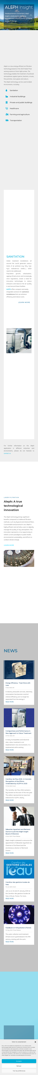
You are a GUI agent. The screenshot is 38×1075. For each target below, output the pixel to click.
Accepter (19, 1061)
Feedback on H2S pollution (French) (18, 928)
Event (14, 786)
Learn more (9, 545)
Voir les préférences (19, 1071)
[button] (35, 1042)
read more (10, 702)
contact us (7, 453)
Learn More (24, 302)
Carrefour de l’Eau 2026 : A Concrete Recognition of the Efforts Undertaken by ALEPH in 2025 (18, 781)
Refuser (19, 1066)
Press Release (16, 836)
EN (13, 687)
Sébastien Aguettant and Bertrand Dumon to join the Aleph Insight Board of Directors (18, 832)
